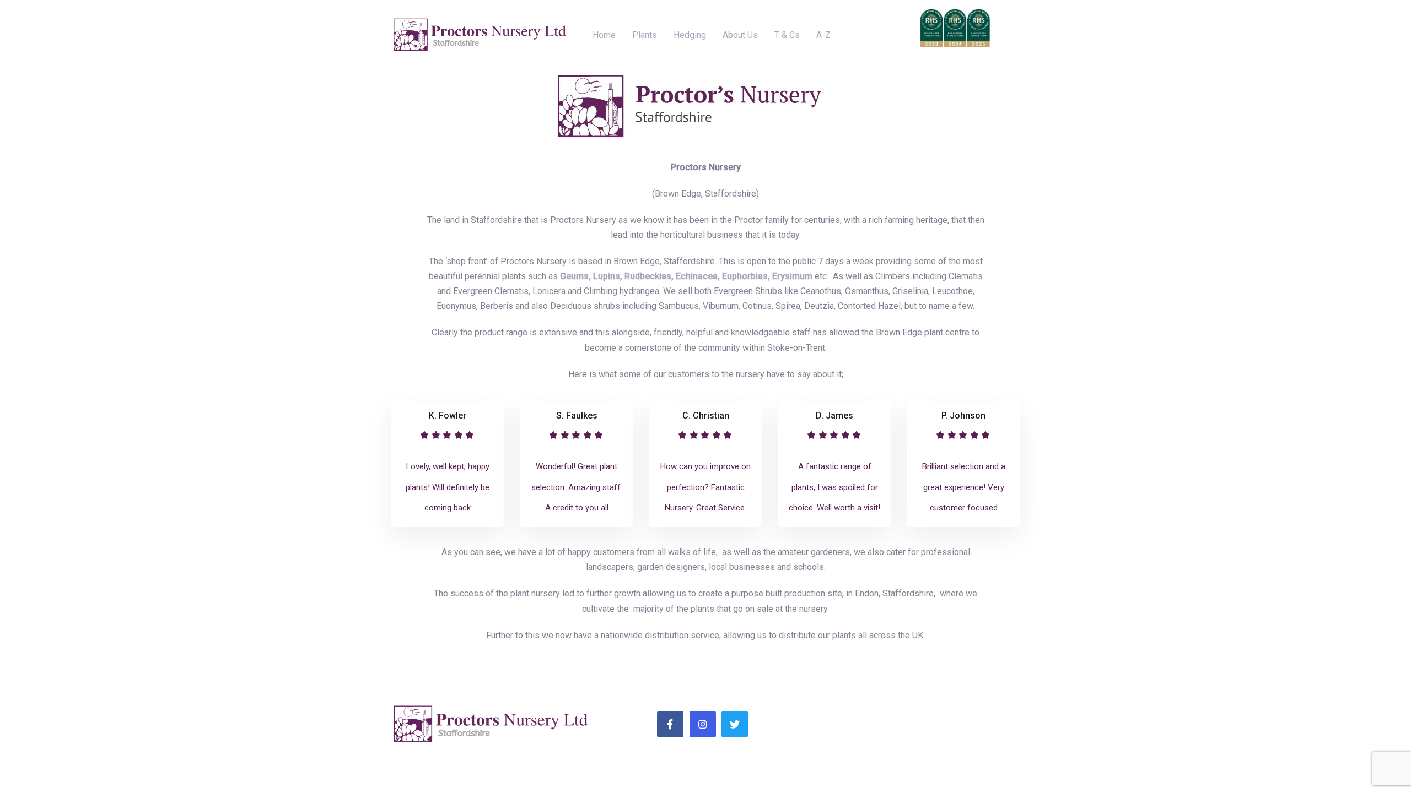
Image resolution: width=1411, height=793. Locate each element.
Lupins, (607, 276)
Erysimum (791, 276)
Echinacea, (698, 276)
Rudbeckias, (649, 276)
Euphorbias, (746, 276)
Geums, (575, 276)
